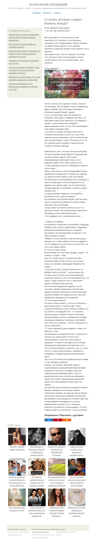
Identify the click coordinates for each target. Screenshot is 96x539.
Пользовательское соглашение (47, 529)
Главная (36, 12)
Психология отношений (48, 4)
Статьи (57, 12)
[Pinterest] (57, 420)
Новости (47, 12)
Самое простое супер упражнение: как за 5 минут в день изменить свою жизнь (24, 37)
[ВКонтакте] (48, 420)
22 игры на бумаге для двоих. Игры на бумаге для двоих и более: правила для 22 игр (24, 70)
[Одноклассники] (66, 420)
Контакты (34, 529)
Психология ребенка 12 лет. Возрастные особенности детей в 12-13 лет (23, 86)
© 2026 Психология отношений (16, 529)
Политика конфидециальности (40, 532)
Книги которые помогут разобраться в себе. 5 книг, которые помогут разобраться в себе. (24, 54)
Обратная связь (60, 529)
